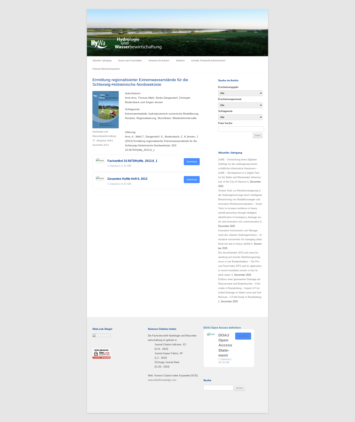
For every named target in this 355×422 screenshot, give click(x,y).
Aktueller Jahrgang (101, 60)
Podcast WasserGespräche (106, 69)
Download (192, 161)
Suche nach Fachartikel (130, 60)
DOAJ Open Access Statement (225, 345)
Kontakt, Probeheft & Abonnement (208, 60)
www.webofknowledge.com (162, 380)
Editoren (180, 60)
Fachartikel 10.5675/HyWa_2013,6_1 (132, 160)
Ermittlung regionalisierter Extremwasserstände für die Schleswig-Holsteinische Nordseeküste (140, 82)
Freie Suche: (225, 123)
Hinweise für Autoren (158, 60)
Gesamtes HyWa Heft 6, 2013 (127, 178)
